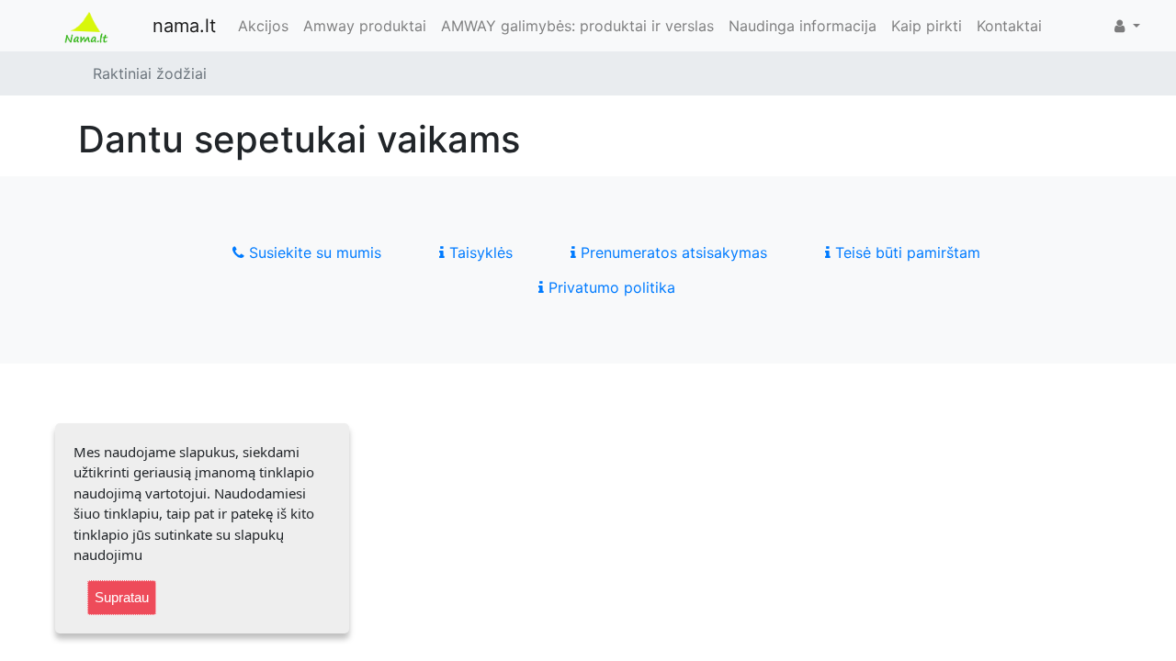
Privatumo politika (609, 287)
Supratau (122, 597)
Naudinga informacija (802, 26)
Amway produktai (364, 26)
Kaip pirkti (926, 26)
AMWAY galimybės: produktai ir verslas (577, 26)
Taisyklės (479, 252)
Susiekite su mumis (312, 252)
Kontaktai (1009, 26)
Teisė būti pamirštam (905, 252)
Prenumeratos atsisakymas (671, 252)
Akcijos (263, 26)
